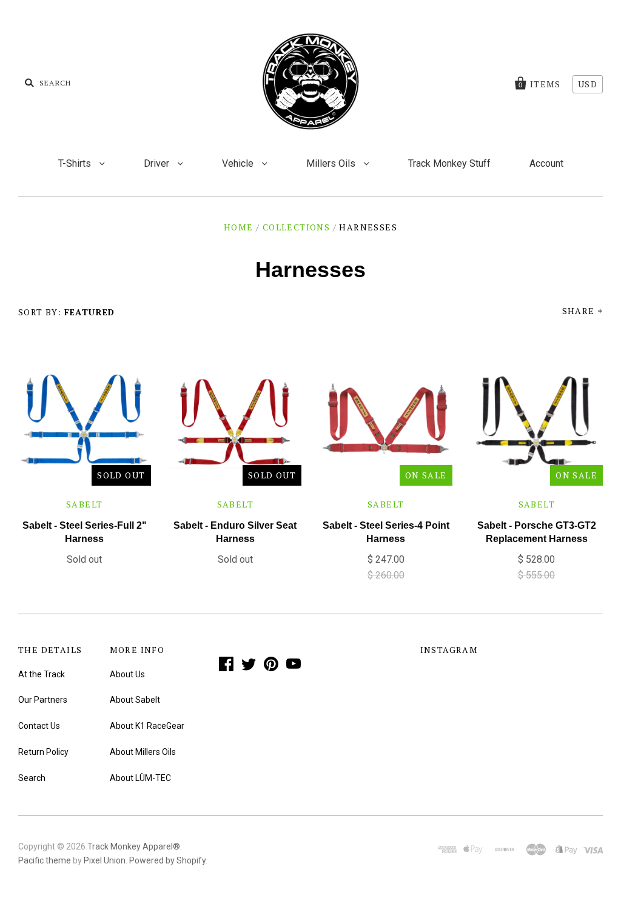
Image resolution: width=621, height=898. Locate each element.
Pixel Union (105, 860)
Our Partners (42, 700)
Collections (296, 227)
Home (238, 227)
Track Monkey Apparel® (133, 846)
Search (31, 778)
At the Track (41, 674)
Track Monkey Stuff (449, 163)
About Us (127, 674)
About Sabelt (135, 700)
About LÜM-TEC (140, 778)
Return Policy (43, 752)
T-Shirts (75, 163)
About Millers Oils (143, 752)
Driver (158, 163)
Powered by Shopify (167, 860)
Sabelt (84, 504)
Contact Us (39, 726)
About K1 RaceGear (147, 726)
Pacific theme (44, 860)
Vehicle (239, 163)
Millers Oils (332, 163)
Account (546, 163)
